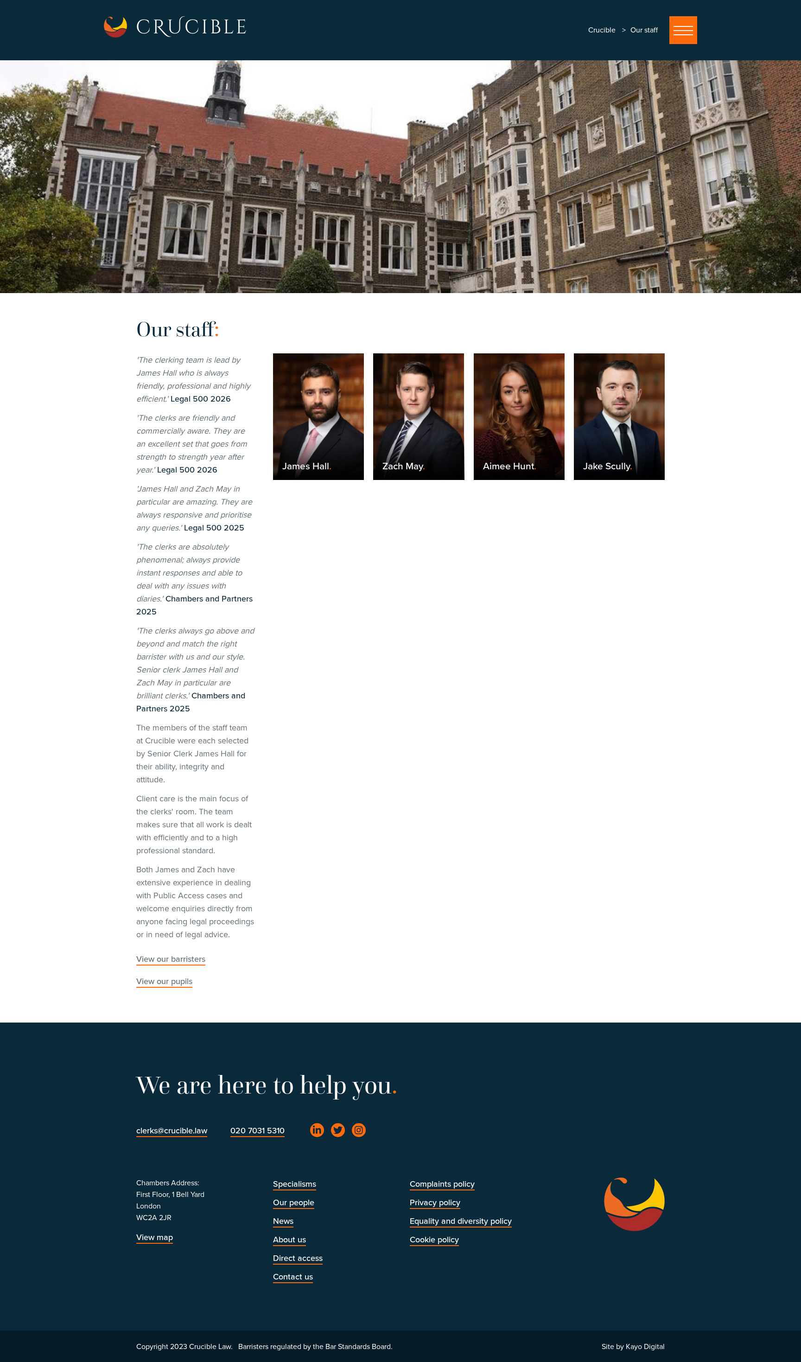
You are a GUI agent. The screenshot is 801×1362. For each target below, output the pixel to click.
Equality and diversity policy (461, 1221)
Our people (293, 1202)
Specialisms (294, 1184)
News (283, 1221)
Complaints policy (442, 1184)
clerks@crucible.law (171, 1130)
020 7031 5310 (257, 1130)
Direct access (298, 1258)
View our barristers (170, 959)
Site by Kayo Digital (633, 1346)
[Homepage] (115, 27)
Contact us (293, 1277)
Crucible (602, 30)
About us (289, 1239)
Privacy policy (435, 1202)
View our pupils (164, 981)
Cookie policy (434, 1239)
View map (154, 1237)
